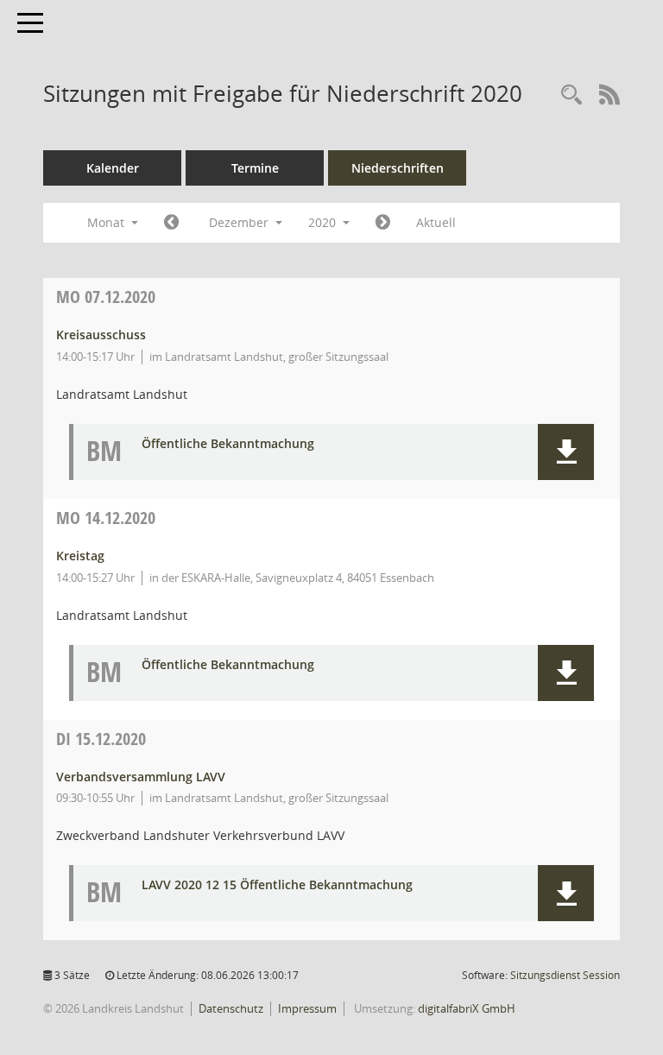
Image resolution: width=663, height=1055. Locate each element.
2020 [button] (323, 222)
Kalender (112, 168)
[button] (566, 452)
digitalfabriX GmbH (466, 1008)
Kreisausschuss (101, 334)
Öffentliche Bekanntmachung (228, 444)
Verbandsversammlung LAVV (140, 776)
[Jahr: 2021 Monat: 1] (383, 222)
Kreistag (80, 555)
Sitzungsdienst (565, 975)
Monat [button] (107, 222)
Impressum (307, 1008)
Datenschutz (231, 1008)
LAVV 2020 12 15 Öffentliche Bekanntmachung (277, 885)
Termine (255, 168)
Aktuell (436, 222)
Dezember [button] (240, 222)
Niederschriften (397, 168)
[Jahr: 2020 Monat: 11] (171, 222)
